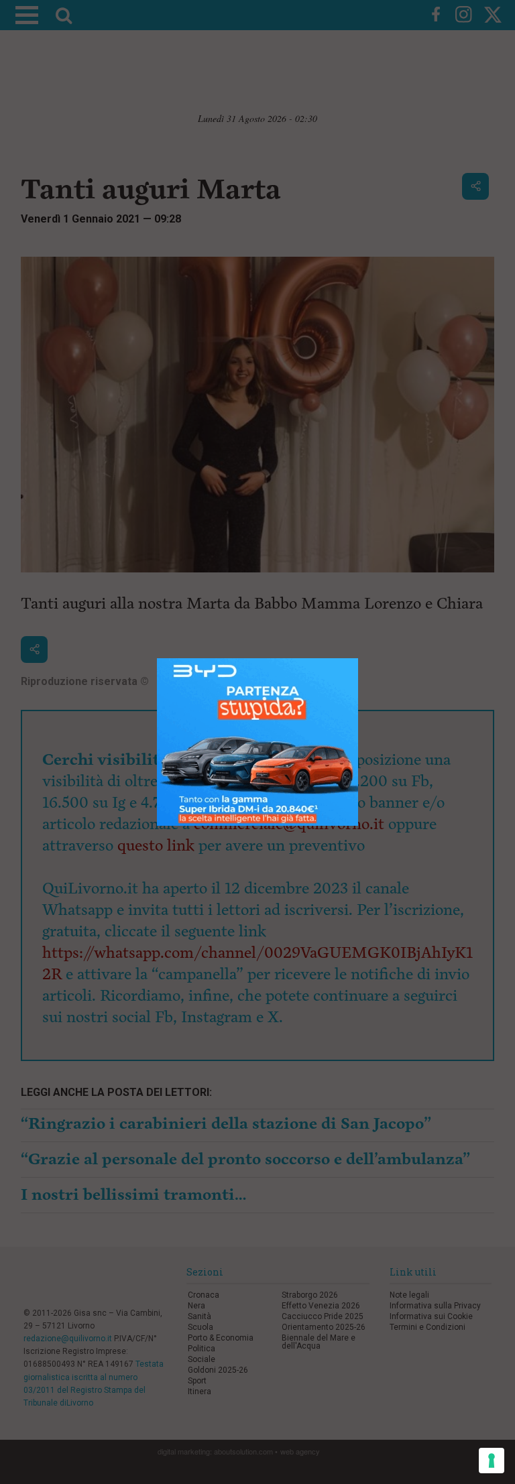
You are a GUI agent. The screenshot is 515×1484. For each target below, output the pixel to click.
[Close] (358, 659)
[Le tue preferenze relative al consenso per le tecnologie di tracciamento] (491, 1460)
